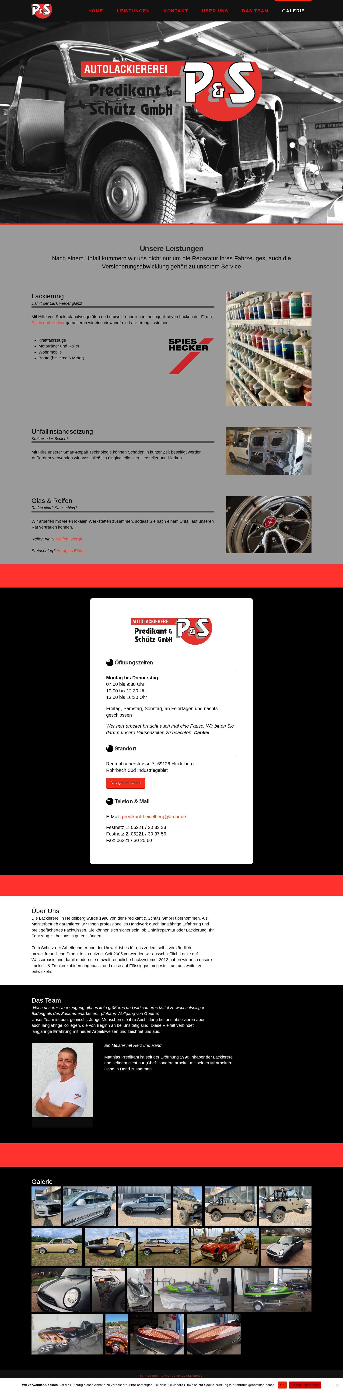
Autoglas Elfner (70, 550)
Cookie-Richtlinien (305, 1385)
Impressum (149, 1376)
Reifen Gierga (69, 539)
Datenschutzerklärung (182, 1376)
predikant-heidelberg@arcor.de (154, 816)
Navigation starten (126, 783)
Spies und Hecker (48, 322)
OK (282, 1385)
